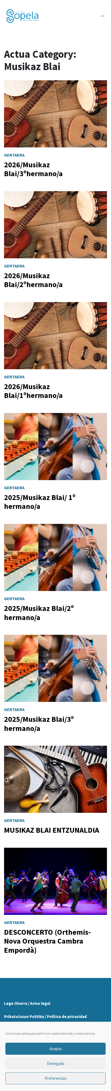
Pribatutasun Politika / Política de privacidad (45, 1016)
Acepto (56, 1048)
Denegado (55, 1063)
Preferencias (56, 1078)
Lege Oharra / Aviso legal (27, 1003)
